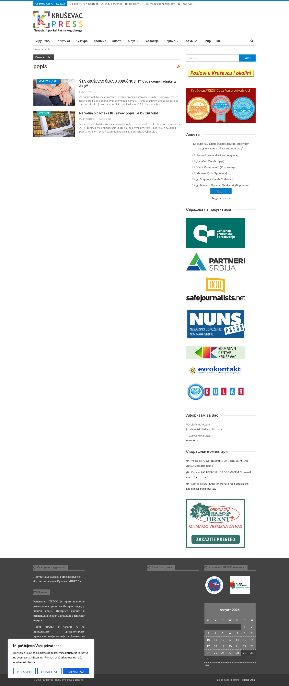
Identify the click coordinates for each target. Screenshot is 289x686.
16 (251, 639)
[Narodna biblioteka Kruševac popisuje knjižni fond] (54, 124)
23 (251, 646)
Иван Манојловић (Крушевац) (215, 167)
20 (230, 646)
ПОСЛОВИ (187, 3)
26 (222, 652)
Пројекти (134, 3)
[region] (51, 658)
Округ (131, 41)
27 (230, 652)
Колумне (190, 41)
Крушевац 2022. (48, 81)
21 (237, 646)
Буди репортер (113, 3)
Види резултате (221, 198)
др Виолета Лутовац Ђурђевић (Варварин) (222, 185)
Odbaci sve (49, 672)
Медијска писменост (162, 3)
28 (237, 652)
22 (244, 646)
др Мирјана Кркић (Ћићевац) (214, 179)
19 (222, 646)
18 (215, 646)
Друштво (43, 41)
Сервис (169, 41)
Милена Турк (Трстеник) (211, 173)
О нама (74, 3)
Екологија (151, 41)
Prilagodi (24, 672)
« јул (206, 664)
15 (244, 639)
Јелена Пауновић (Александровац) (217, 155)
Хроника (99, 41)
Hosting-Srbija (248, 680)
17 (208, 646)
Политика (62, 41)
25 (215, 652)
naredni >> (193, 440)
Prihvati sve (76, 672)
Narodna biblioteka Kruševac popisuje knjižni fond (118, 113)
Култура (82, 41)
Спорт (116, 41)
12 (222, 639)
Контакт (93, 3)
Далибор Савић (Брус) (210, 161)
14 (237, 639)
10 (208, 639)
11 (215, 639)
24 (208, 652)
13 (230, 639)
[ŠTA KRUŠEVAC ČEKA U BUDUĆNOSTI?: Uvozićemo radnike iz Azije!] (54, 92)
